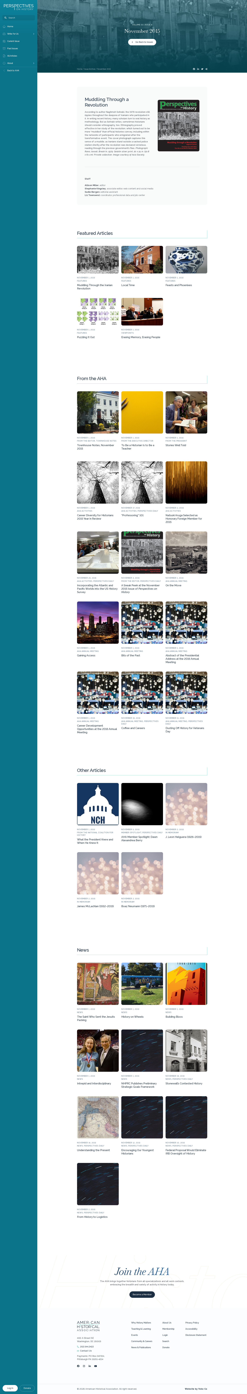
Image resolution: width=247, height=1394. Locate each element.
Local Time (128, 285)
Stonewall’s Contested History (184, 1083)
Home (79, 69)
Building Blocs (174, 1016)
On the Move (173, 585)
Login (165, 1335)
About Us (166, 1322)
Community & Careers (141, 1341)
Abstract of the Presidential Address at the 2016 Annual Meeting (182, 659)
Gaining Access (86, 655)
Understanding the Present (93, 1150)
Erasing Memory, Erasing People (140, 337)
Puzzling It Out (86, 337)
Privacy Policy (192, 1322)
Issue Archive (89, 69)
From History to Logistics (92, 1216)
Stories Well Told (176, 445)
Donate (27, 1388)
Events (134, 1335)
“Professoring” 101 (132, 515)
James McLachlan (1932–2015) (95, 906)
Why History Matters (141, 1322)
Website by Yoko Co (196, 1389)
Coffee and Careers (133, 728)
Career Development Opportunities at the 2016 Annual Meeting (97, 729)
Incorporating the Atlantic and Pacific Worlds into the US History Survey (97, 589)
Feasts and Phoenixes (179, 285)
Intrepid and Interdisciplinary (94, 1083)
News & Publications (141, 1347)
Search (165, 1341)
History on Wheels (132, 1016)
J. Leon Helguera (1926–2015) (184, 836)
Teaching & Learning (141, 1329)
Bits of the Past (130, 655)
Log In (10, 1388)
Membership (168, 1329)
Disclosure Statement (195, 1335)
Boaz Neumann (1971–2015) (138, 906)
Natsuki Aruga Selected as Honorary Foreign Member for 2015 (184, 519)
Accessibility (191, 1329)
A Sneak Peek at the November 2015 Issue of (140, 589)
